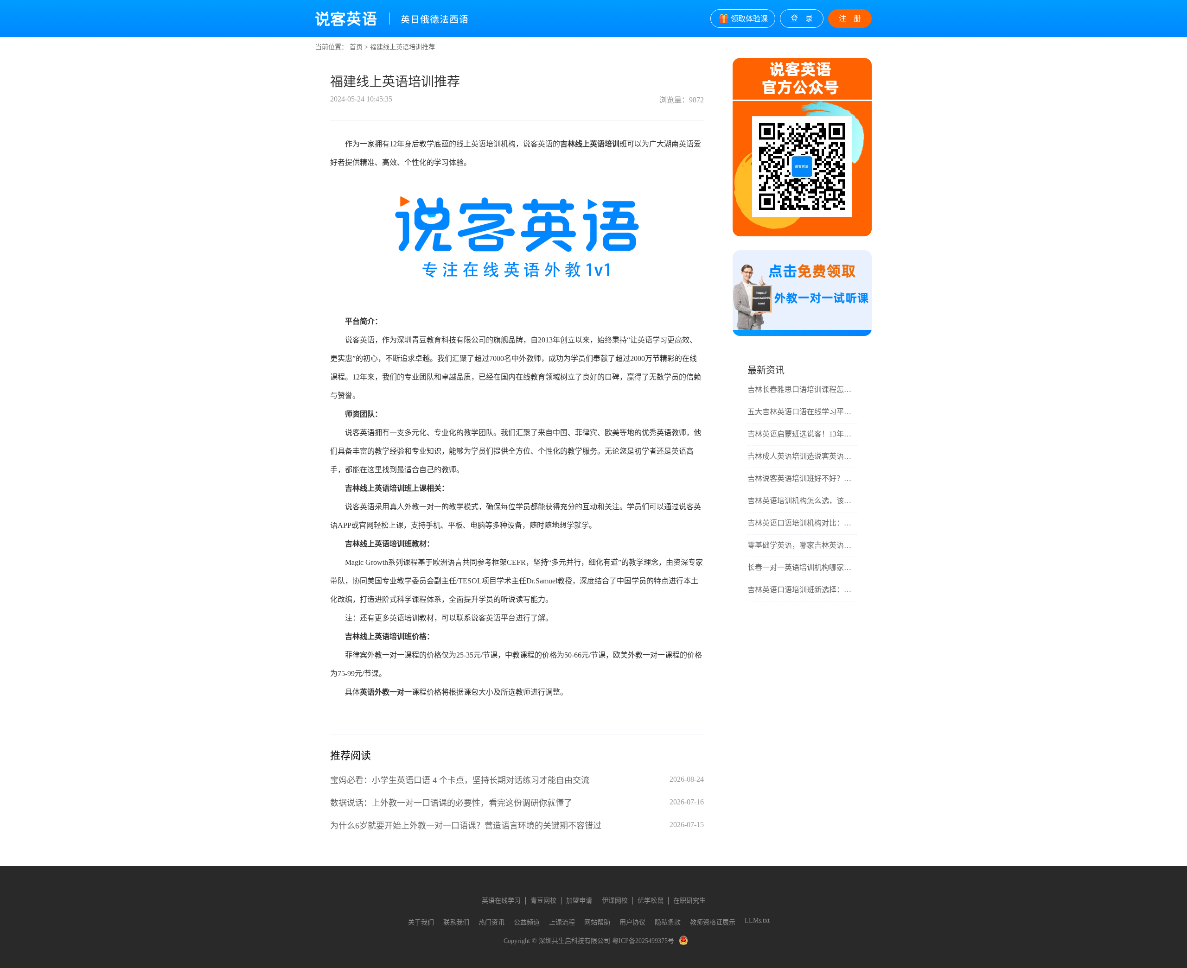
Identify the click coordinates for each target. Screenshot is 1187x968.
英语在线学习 (501, 900)
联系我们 (456, 922)
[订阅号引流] (802, 333)
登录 (805, 18)
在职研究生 (689, 900)
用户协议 (632, 922)
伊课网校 (615, 900)
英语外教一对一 (386, 692)
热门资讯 (491, 922)
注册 (853, 18)
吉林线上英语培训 (589, 144)
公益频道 (527, 922)
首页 (356, 47)
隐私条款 (668, 922)
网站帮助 (597, 922)
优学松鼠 (651, 900)
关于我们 (421, 922)
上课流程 (562, 922)
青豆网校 (543, 900)
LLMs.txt (757, 920)
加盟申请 (579, 900)
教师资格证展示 (712, 922)
